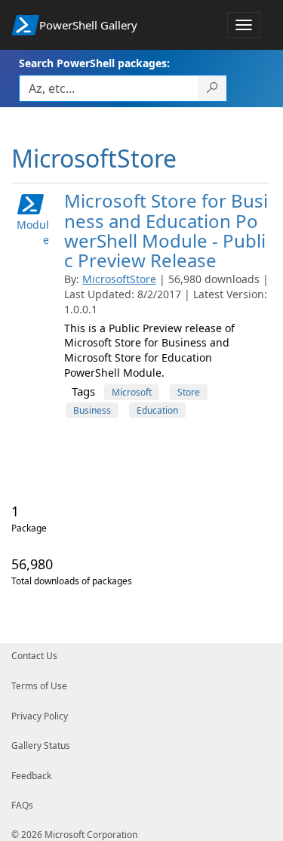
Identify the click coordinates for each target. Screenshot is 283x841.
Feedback (31, 775)
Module (33, 232)
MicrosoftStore (119, 279)
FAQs (22, 805)
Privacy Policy (39, 716)
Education (157, 410)
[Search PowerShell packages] (212, 88)
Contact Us (34, 655)
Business (92, 410)
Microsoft (132, 392)
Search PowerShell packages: (94, 63)
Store (188, 392)
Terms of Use (39, 685)
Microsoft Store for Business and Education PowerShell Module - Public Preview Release (166, 230)
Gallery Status (40, 745)
